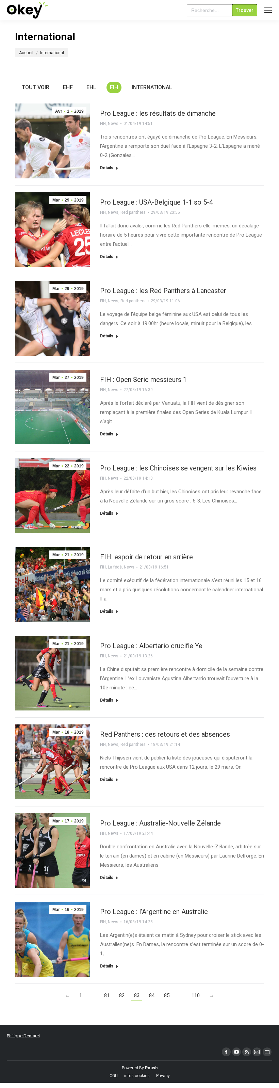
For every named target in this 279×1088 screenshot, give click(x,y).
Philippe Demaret (23, 1035)
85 (166, 995)
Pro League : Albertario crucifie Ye (151, 646)
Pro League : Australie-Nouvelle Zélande (160, 823)
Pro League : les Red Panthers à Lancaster (163, 291)
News (113, 123)
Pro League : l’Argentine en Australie (154, 912)
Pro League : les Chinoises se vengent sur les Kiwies (178, 468)
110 (196, 995)
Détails (106, 167)
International (152, 87)
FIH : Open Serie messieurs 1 (143, 379)
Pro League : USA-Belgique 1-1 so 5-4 (156, 202)
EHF (68, 87)
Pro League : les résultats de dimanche (158, 113)
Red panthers (133, 212)
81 (107, 995)
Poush (151, 1068)
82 (122, 995)
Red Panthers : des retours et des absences (165, 734)
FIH (114, 87)
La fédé (115, 567)
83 (137, 995)
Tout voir (35, 87)
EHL (91, 87)
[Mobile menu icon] (268, 10)
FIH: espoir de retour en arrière (146, 557)
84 (151, 995)
